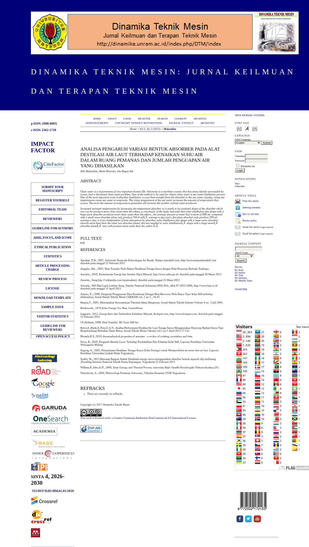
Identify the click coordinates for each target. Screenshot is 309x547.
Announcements (97, 123)
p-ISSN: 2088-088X (44, 123)
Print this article (250, 201)
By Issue (239, 270)
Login (127, 118)
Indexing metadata (251, 207)
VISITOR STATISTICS (52, 316)
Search (162, 118)
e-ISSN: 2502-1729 (43, 130)
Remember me (248, 166)
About (112, 118)
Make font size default (247, 128)
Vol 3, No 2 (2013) (150, 128)
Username (240, 156)
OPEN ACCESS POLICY (53, 336)
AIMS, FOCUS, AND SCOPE (52, 237)
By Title (239, 275)
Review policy (250, 220)
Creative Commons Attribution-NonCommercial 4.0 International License (155, 417)
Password (239, 160)
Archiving (207, 123)
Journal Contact (181, 123)
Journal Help (241, 289)
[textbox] (248, 249)
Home (97, 118)
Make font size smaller (239, 128)
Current (181, 118)
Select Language (243, 139)
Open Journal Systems (250, 115)
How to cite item (251, 214)
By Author (240, 272)
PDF (82, 243)
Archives (200, 118)
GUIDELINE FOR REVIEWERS (52, 327)
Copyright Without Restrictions (138, 123)
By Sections (241, 278)
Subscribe (239, 186)
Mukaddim (170, 128)
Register (144, 118)
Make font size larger (254, 128)
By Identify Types (243, 280)
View (237, 183)
